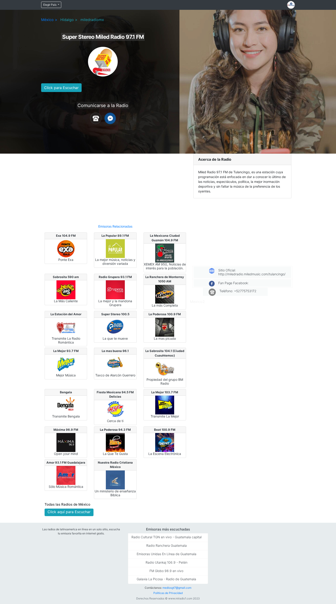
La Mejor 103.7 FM (164, 392)
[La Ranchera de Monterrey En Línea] (164, 293)
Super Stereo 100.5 (115, 314)
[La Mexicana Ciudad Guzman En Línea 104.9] (164, 252)
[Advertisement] (115, 187)
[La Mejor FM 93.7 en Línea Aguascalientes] (65, 363)
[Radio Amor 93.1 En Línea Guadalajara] (65, 475)
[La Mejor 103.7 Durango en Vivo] (164, 404)
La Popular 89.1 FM (115, 235)
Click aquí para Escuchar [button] (69, 511)
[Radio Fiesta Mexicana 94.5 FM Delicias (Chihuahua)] (115, 409)
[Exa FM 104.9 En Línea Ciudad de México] (65, 248)
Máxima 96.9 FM (65, 429)
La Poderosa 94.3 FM (115, 429)
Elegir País (50, 4)
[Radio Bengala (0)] (65, 404)
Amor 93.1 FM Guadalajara (65, 462)
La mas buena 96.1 (115, 351)
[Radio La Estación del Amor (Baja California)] (65, 327)
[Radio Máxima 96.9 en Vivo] (65, 442)
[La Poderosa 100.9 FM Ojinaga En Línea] (164, 327)
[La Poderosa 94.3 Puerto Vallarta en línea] (115, 442)
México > (49, 19)
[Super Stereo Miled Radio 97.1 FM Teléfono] (95, 118)
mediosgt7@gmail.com (177, 587)
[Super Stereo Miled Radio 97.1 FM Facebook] (110, 118)
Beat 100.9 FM (164, 429)
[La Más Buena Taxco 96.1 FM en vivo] (115, 363)
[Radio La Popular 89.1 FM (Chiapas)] (115, 248)
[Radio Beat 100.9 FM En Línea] (164, 442)
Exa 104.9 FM (66, 235)
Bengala (66, 392)
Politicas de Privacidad (168, 593)
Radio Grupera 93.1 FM (115, 277)
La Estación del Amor (66, 314)
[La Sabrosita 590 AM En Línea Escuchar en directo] (65, 289)
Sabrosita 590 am (66, 277)
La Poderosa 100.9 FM (165, 314)
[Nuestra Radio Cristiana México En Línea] (115, 479)
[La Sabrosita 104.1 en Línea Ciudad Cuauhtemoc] (164, 368)
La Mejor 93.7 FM (66, 351)
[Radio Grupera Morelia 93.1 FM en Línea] (115, 289)
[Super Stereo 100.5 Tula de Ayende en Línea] (115, 327)
